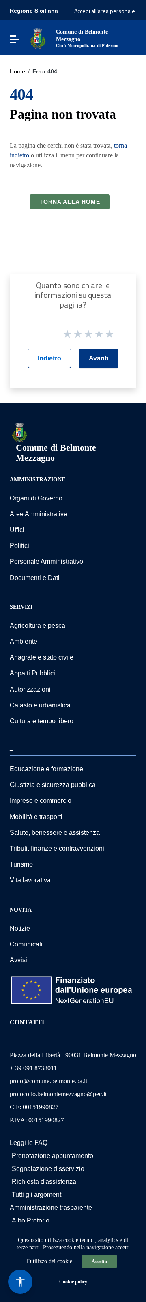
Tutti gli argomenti (37, 1194)
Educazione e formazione (46, 768)
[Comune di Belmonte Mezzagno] (38, 37)
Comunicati (26, 944)
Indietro (49, 358)
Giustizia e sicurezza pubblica (53, 784)
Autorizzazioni (30, 689)
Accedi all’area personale (104, 10)
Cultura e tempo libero (41, 721)
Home (17, 71)
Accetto (99, 1261)
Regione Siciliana (34, 10)
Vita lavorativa (30, 880)
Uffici (17, 529)
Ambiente (23, 641)
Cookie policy (73, 1282)
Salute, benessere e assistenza (55, 832)
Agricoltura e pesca (37, 625)
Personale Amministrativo (46, 561)
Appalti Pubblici (32, 673)
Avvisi (18, 960)
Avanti (98, 358)
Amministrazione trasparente (51, 1207)
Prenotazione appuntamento (52, 1155)
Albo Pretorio (30, 1220)
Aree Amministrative (38, 514)
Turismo (21, 864)
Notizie (20, 928)
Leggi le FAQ (28, 1142)
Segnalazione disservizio (48, 1168)
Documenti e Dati (35, 577)
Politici (19, 545)
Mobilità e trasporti (36, 816)
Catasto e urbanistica (40, 705)
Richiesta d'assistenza (44, 1181)
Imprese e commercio (40, 800)
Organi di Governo (36, 498)
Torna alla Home (69, 201)
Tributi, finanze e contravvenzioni (57, 848)
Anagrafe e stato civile (41, 657)
